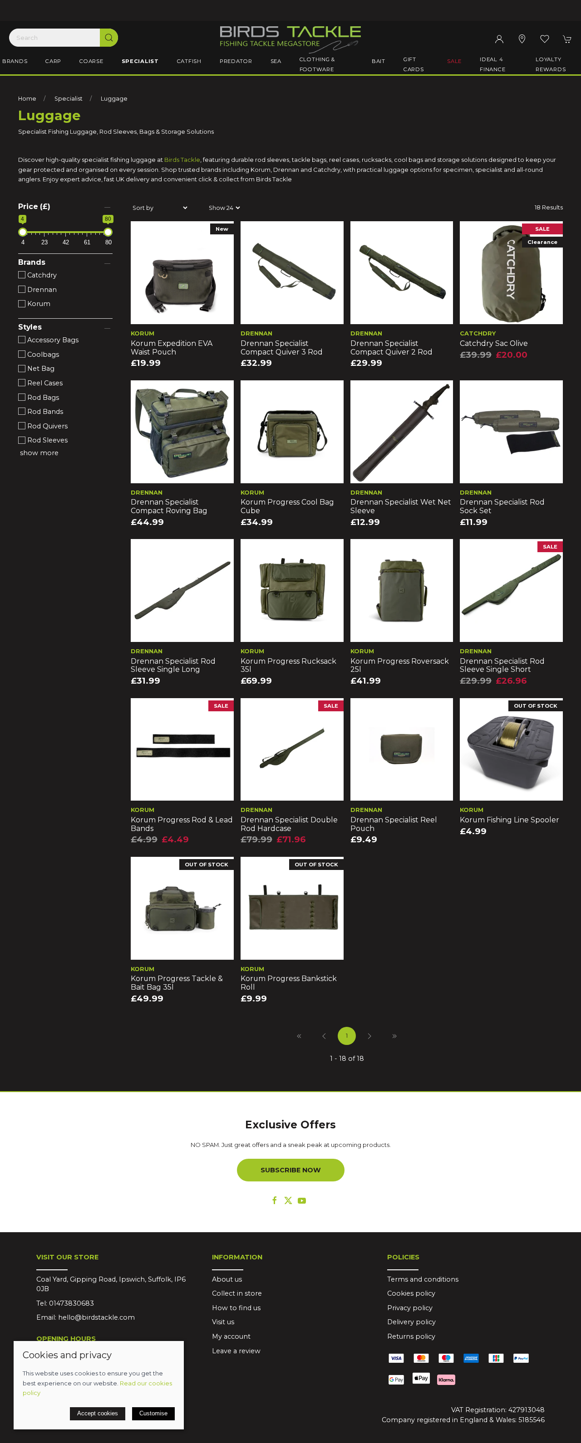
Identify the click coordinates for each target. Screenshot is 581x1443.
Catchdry (41, 275)
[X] (288, 1200)
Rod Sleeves (46, 440)
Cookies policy (411, 1293)
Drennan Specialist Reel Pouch (393, 824)
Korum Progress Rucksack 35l (288, 665)
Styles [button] (30, 327)
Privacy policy (410, 1308)
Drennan (41, 290)
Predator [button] (236, 61)
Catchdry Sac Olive (494, 343)
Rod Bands (44, 412)
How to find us (236, 1308)
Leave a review (236, 1351)
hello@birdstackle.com (96, 1317)
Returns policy (411, 1336)
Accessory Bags (52, 340)
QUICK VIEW (182, 315)
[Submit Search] (109, 38)
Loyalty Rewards (551, 64)
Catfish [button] (189, 61)
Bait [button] (378, 61)
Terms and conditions (422, 1279)
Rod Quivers (46, 426)
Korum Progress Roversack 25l (399, 665)
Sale (454, 61)
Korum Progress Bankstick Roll (289, 982)
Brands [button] (14, 61)
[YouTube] (301, 1200)
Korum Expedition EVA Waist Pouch (171, 347)
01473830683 (71, 1303)
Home (27, 98)
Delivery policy (411, 1322)
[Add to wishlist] (143, 234)
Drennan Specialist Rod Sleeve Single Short (502, 665)
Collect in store (237, 1293)
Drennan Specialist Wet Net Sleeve (400, 506)
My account (231, 1336)
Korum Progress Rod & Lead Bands (182, 824)
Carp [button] (53, 61)
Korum (37, 304)
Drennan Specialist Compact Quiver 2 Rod (391, 347)
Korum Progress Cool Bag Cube (287, 506)
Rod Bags (42, 398)
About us (227, 1279)
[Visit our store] (522, 39)
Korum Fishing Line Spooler (509, 820)
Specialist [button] (140, 61)
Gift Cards (414, 64)
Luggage (114, 98)
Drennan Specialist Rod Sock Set (502, 506)
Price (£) (34, 206)
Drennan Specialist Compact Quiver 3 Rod (282, 347)
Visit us (223, 1322)
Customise (153, 1413)
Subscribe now (291, 1170)
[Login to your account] (499, 39)
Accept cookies (97, 1413)
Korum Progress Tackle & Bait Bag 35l (177, 982)
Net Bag (39, 368)
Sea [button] (276, 61)
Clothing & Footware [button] (317, 64)
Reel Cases (44, 383)
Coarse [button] (91, 61)
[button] (544, 39)
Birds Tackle (182, 159)
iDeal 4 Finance (492, 64)
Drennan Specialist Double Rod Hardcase (289, 824)
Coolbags (42, 354)
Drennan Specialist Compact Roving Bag (169, 506)
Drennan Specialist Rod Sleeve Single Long (173, 665)
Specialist (68, 98)
